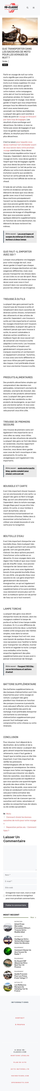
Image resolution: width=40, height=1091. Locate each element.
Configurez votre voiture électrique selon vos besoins (21, 941)
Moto (5, 65)
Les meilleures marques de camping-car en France (21, 988)
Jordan (4, 61)
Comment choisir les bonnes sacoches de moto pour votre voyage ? (19, 820)
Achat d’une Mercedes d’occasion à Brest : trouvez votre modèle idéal (22, 928)
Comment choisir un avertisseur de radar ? (22, 952)
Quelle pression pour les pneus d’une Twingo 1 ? (21, 976)
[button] (27, 7)
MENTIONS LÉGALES (20, 1055)
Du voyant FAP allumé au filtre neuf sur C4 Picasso (20, 964)
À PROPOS (20, 1024)
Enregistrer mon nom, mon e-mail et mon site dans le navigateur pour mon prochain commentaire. (20, 895)
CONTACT (20, 1018)
